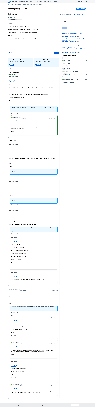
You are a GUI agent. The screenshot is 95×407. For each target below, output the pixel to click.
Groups (30, 1)
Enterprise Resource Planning (27, 4)
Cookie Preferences (49, 405)
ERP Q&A (34, 4)
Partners (40, 1)
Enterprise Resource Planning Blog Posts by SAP (72, 48)
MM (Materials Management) (13, 19)
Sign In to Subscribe (81, 8)
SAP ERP (20, 19)
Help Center (49, 1)
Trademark (39, 405)
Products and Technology (23, 1)
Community (14, 1)
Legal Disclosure (33, 405)
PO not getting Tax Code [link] (40, 4)
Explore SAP (80, 1)
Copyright (27, 405)
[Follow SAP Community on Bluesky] (74, 405)
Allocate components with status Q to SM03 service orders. (73, 43)
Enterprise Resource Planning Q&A (69, 36)
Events (44, 1)
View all (63, 85)
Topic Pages (55, 1)
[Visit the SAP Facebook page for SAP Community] (72, 405)
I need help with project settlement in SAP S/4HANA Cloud (73, 50)
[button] (82, 14)
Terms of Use (22, 405)
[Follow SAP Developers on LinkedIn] (78, 405)
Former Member (15, 14)
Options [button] (86, 8)
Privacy (17, 405)
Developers (35, 1)
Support (43, 405)
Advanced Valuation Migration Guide (69, 47)
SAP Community (10, 4)
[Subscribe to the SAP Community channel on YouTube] (76, 405)
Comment (57, 52)
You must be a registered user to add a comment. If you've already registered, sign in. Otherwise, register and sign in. (33, 108)
